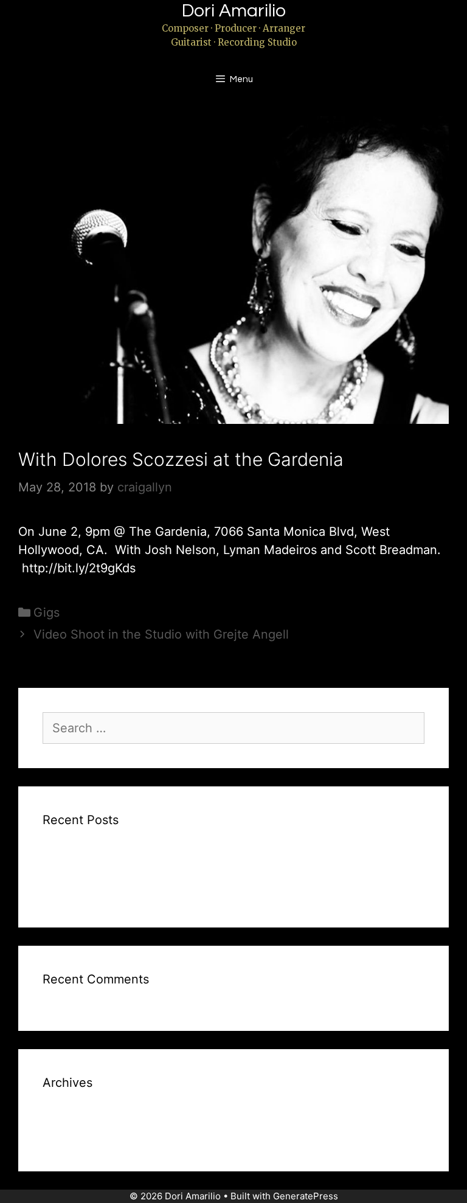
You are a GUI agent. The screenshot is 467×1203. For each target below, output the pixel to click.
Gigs (46, 612)
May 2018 (66, 1135)
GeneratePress (305, 1196)
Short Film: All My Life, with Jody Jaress (140, 873)
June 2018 (68, 1117)
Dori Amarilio (234, 10)
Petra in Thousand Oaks (102, 854)
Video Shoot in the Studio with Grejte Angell (161, 634)
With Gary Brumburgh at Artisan (121, 892)
